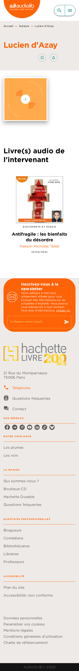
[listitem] (7, 427)
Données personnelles (23, 618)
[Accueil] (22, 10)
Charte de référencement (26, 642)
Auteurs (24, 26)
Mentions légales (18, 630)
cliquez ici (63, 310)
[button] (47, 58)
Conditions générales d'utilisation (33, 636)
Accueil (8, 26)
